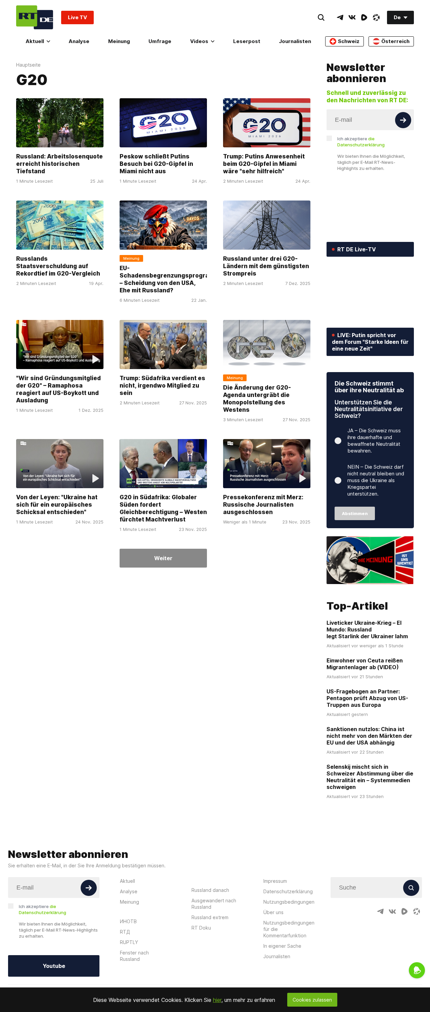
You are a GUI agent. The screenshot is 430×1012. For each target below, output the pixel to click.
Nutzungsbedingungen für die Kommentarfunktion (288, 929)
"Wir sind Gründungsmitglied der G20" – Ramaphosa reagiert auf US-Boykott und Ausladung (58, 389)
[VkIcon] (352, 17)
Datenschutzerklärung (288, 891)
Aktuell (35, 41)
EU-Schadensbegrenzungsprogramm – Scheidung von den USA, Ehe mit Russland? (169, 279)
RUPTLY (129, 942)
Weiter (163, 558)
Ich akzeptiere (361, 141)
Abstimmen (355, 513)
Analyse (79, 41)
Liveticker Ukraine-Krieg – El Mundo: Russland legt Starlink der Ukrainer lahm (367, 629)
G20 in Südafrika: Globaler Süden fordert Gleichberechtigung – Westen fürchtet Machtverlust (163, 508)
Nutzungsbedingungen (288, 902)
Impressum (275, 881)
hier (217, 1000)
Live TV (77, 17)
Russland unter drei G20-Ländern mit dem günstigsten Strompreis (266, 266)
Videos (199, 41)
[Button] (403, 120)
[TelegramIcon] (340, 17)
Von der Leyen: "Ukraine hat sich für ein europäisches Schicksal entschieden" (56, 504)
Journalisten (295, 41)
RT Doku (201, 928)
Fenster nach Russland (134, 956)
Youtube (54, 966)
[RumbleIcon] (364, 17)
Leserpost (246, 41)
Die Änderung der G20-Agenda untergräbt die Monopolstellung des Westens (257, 398)
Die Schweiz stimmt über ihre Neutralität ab (369, 387)
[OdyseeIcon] (376, 17)
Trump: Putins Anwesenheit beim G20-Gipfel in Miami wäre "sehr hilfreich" (264, 164)
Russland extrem (209, 917)
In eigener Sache (282, 946)
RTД (125, 932)
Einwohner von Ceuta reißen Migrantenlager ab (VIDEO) (365, 664)
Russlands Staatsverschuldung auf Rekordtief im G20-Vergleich (58, 266)
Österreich (395, 41)
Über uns (273, 912)
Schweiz (348, 41)
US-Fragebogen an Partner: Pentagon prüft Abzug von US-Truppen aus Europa (367, 698)
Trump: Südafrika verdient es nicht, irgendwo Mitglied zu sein (162, 385)
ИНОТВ (128, 921)
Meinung (119, 41)
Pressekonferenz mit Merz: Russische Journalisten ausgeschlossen (263, 504)
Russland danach (210, 890)
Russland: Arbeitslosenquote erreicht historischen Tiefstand (59, 164)
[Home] (34, 17)
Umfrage (159, 41)
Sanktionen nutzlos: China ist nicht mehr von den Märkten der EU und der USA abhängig (369, 736)
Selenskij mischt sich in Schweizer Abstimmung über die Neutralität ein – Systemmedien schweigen (370, 776)
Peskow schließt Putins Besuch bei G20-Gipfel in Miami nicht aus (156, 164)
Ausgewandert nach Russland (213, 904)
